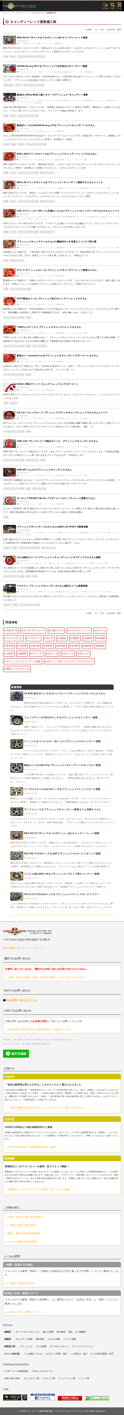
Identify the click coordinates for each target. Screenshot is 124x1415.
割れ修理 (61, 1332)
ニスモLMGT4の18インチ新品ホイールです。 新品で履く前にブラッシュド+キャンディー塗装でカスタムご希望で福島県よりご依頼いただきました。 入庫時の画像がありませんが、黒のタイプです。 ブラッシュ (61, 778)
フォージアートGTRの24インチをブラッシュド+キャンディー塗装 (61, 717)
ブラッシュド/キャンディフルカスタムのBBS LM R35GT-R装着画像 (52, 526)
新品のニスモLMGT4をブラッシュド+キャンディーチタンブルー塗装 (62, 765)
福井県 (28, 317)
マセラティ (7, 605)
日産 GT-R (13, 403)
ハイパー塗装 (69, 1339)
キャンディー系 (31, 1378)
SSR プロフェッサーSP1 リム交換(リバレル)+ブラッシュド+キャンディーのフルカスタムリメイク (68, 210)
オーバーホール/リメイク (28, 1332)
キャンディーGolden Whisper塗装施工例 (57, 72)
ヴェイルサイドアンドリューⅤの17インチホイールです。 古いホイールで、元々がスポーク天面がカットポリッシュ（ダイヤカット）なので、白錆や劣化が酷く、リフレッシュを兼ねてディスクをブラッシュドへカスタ (61, 822)
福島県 (6, 201)
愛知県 (6, 116)
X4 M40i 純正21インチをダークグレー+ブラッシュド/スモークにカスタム (65, 693)
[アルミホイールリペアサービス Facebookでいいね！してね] (43, 1400)
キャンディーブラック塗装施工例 (54, 188)
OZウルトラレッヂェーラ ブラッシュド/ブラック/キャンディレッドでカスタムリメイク (62, 412)
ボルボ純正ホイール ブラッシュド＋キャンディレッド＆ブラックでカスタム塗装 (59, 557)
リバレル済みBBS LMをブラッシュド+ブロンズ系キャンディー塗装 (61, 873)
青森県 (28, 346)
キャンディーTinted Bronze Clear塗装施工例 (80, 247)
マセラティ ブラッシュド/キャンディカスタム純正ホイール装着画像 (52, 585)
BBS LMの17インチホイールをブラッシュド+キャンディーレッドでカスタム (57, 153)
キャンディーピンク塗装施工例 (81, 100)
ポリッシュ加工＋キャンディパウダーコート (31, 56)
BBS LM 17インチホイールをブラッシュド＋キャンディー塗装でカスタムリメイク (60, 182)
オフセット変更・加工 (56, 1354)
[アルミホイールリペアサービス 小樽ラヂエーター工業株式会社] (15, 1400)
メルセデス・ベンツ (32, 460)
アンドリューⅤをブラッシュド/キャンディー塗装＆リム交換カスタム (62, 809)
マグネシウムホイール (42, 1371)
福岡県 (6, 232)
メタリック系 (48, 1378)
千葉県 (22, 646)
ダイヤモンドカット (59, 1346)
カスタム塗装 (24, 504)
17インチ (13, 173)
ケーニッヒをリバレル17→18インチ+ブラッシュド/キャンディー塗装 (62, 741)
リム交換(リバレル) (104, 217)
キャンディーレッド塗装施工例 (44, 13)
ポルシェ (6, 144)
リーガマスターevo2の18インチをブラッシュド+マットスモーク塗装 (62, 789)
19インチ (13, 56)
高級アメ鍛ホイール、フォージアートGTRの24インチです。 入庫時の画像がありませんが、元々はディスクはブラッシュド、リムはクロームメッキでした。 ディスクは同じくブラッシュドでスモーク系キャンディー (61, 730)
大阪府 (6, 403)
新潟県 (6, 173)
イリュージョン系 (66, 1378)
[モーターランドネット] (70, 1400)
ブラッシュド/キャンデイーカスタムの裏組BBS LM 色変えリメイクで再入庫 (56, 241)
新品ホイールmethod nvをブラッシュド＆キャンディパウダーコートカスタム (57, 355)
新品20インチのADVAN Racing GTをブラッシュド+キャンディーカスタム (56, 125)
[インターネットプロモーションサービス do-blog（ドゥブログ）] (97, 1400)
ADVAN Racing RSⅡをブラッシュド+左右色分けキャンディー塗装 (52, 66)
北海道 (6, 260)
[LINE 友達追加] (16, 1056)
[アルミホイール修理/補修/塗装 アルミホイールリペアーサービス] (27, 6)
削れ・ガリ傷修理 (77, 1332)
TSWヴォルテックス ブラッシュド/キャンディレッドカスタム (49, 327)
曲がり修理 (48, 1332)
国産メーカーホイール (47, 173)
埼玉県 (6, 56)
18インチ (18, 85)
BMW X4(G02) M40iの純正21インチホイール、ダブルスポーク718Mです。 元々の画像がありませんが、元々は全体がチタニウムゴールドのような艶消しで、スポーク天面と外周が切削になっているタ (61, 706)
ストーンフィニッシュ (82, 1346)
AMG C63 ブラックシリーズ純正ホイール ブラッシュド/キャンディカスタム (57, 441)
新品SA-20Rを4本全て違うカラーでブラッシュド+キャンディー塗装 (52, 94)
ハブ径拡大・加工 (78, 1354)
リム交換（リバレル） (39, 219)
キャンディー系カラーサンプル (18, 13)
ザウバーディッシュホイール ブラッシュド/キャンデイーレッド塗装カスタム (57, 270)
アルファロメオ (8, 85)
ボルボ (35, 576)
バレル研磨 (23, 43)
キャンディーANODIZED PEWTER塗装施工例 (59, 217)
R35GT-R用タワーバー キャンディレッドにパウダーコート (47, 384)
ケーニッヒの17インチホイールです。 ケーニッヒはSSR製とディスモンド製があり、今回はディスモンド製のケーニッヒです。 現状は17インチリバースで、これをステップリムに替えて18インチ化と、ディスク (61, 754)
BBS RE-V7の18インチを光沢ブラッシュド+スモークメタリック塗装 (62, 853)
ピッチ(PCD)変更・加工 (102, 1354)
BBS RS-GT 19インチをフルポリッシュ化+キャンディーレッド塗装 (52, 37)
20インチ (21, 144)
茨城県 (6, 517)
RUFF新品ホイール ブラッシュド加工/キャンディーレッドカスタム (52, 298)
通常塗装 (40, 1339)
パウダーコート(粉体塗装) (15, 1371)
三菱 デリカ (57, 630)
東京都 (14, 144)
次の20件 (111, 29)
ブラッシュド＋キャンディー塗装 (34, 85)
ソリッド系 (83, 1378)
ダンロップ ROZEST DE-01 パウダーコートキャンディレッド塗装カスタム (56, 498)
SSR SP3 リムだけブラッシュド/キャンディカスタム (44, 469)
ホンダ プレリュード (34, 630)
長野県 (43, 460)
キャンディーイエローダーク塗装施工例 (56, 100)
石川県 (75, 646)
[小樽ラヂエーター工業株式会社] (27, 931)
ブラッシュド (24, 72)
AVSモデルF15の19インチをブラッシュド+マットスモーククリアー (61, 894)
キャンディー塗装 (34, 43)
